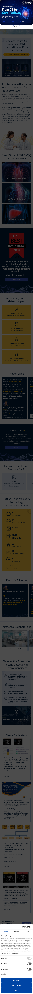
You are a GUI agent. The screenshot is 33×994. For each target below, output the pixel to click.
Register (16, 27)
